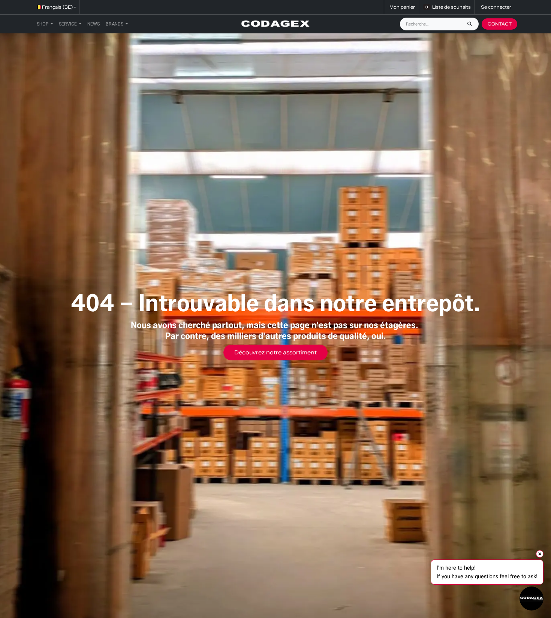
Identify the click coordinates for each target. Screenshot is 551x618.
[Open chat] (532, 598)
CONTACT (500, 24)
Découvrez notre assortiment (275, 352)
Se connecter (496, 7)
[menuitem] (45, 24)
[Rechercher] (471, 24)
